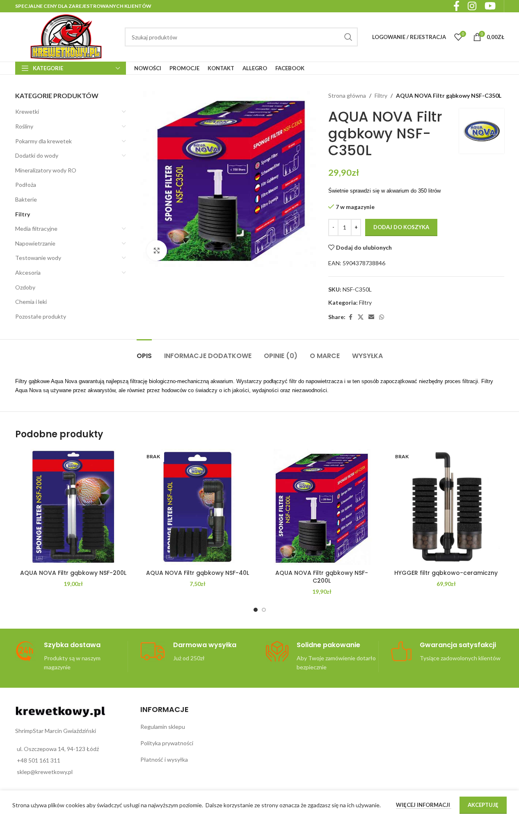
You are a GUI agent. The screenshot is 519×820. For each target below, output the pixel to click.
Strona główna (347, 95)
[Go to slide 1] (256, 610)
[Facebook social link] (350, 317)
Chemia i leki (31, 301)
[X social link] (360, 317)
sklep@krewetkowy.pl (45, 771)
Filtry (22, 214)
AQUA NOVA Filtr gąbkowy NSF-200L (73, 573)
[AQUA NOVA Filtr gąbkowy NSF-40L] (197, 507)
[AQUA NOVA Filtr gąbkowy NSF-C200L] (322, 507)
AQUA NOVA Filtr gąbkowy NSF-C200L (321, 577)
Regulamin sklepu (162, 726)
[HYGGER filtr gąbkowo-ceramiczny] (446, 507)
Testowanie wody (38, 257)
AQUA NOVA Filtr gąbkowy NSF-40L (197, 573)
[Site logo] (66, 36)
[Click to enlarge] (156, 250)
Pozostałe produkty (40, 316)
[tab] (144, 351)
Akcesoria (28, 272)
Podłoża (25, 184)
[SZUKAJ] (348, 37)
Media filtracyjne (36, 228)
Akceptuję (483, 805)
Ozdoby (25, 287)
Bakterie (26, 199)
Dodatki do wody (36, 155)
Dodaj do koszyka (401, 227)
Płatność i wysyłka (164, 759)
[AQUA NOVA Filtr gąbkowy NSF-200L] (73, 507)
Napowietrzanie (35, 243)
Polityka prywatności (166, 743)
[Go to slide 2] (264, 610)
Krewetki (27, 111)
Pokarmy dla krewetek (43, 141)
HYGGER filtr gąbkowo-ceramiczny (446, 573)
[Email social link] (371, 317)
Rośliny (24, 126)
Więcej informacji (423, 805)
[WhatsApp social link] (381, 317)
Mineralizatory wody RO (45, 170)
